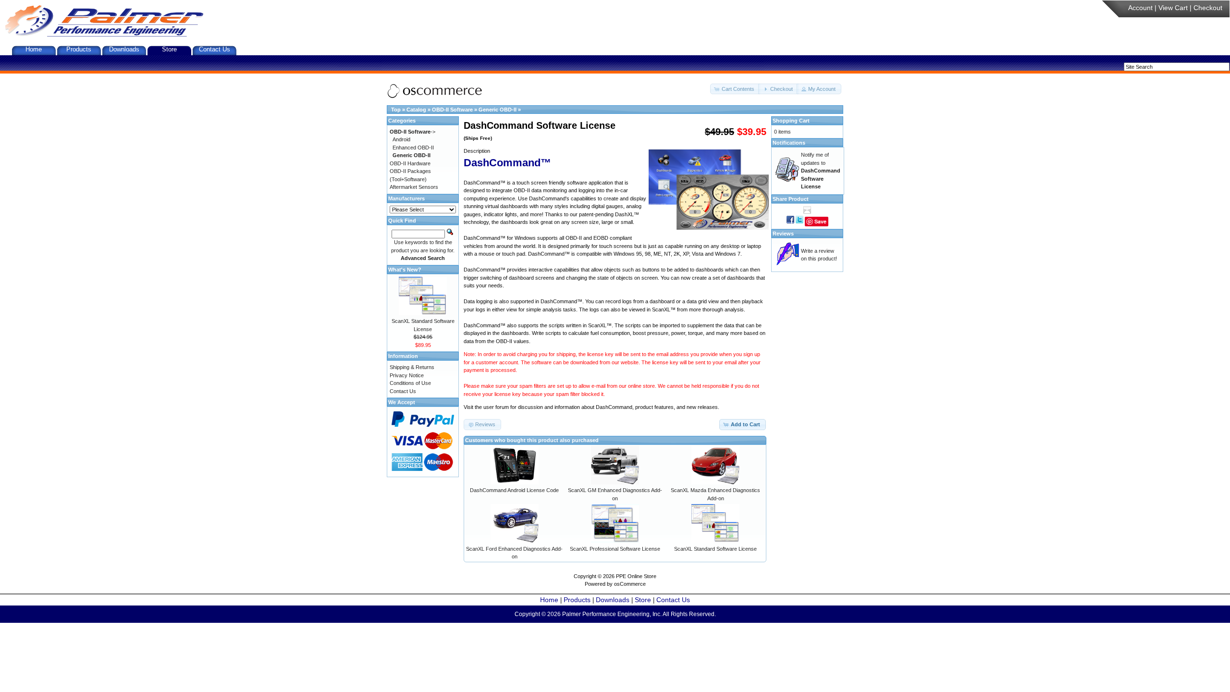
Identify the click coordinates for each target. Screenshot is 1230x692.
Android (401, 139)
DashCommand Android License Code (514, 490)
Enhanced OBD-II (413, 147)
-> (412, 132)
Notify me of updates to (820, 170)
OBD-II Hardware (410, 163)
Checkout (1207, 8)
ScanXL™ (664, 309)
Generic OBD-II (498, 109)
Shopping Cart (791, 121)
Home (33, 49)
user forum (496, 407)
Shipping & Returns (412, 367)
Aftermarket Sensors (414, 187)
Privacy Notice (407, 375)
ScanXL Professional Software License (615, 549)
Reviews (783, 233)
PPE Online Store (636, 576)
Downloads (124, 49)
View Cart (1173, 8)
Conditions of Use (410, 383)
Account (1140, 8)
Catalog (416, 109)
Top (396, 109)
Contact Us (214, 49)
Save (820, 221)
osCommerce (630, 584)
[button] (735, 89)
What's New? (404, 269)
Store (169, 49)
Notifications (789, 143)
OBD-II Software (452, 109)
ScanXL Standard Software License (715, 549)
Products (78, 49)
